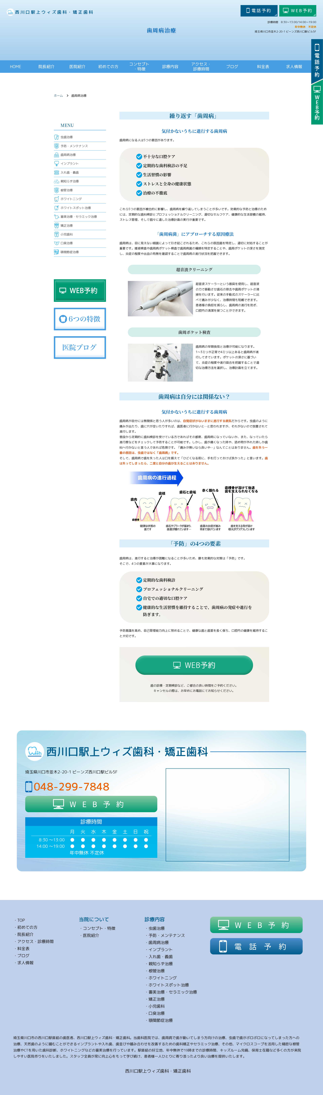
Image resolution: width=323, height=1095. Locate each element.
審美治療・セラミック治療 (79, 217)
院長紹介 (46, 66)
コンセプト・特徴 (99, 928)
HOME (15, 66)
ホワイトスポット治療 (76, 208)
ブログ (232, 66)
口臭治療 (67, 243)
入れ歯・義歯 (70, 172)
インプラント (70, 163)
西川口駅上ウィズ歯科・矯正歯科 (54, 12)
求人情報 (294, 66)
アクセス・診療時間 (35, 941)
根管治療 (67, 190)
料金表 (263, 66)
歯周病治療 (68, 155)
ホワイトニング (71, 199)
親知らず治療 (70, 181)
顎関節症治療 (70, 252)
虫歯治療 (67, 137)
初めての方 (108, 66)
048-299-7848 (71, 786)
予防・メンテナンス (74, 146)
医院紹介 (77, 66)
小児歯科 (67, 234)
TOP (21, 920)
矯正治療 (67, 225)
